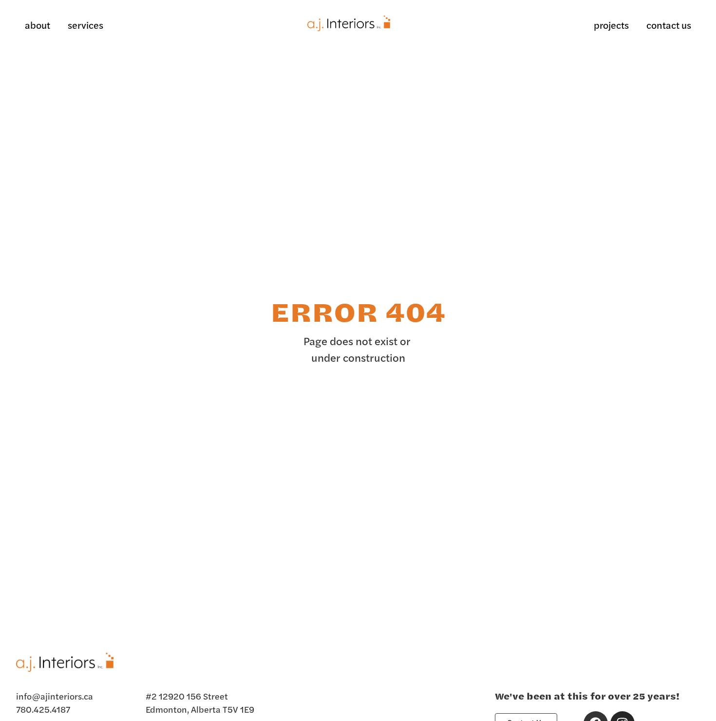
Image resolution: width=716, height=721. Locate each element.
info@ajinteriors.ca (54, 696)
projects (611, 25)
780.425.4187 (43, 709)
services (85, 25)
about (37, 25)
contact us (668, 25)
